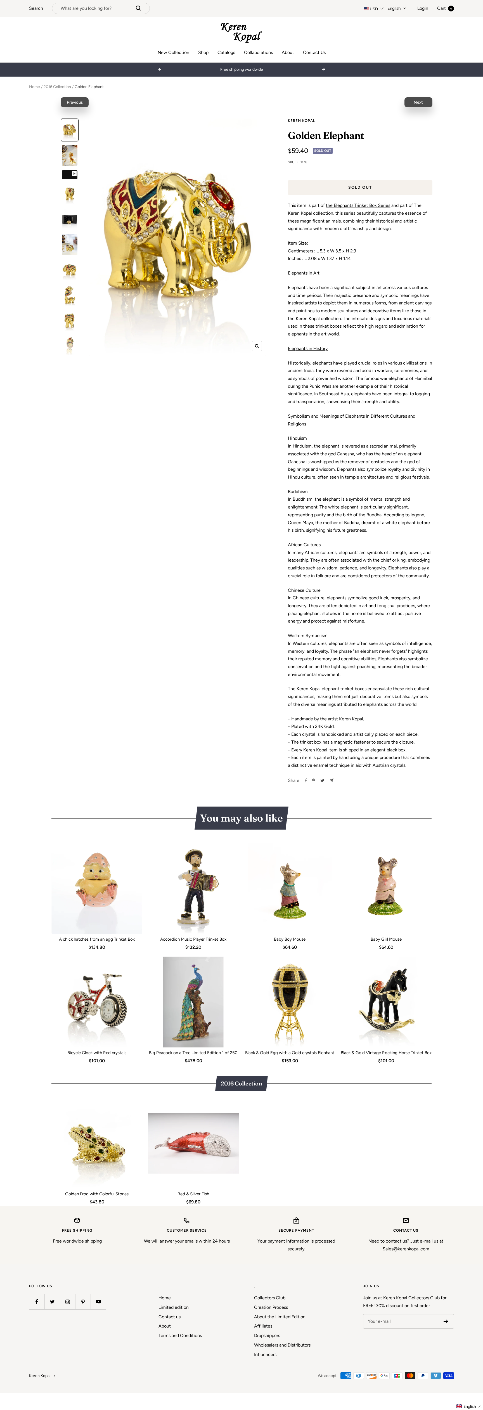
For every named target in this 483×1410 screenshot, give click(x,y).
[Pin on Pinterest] (313, 780)
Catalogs (226, 52)
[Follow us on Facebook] (36, 1301)
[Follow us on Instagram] (67, 1301)
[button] (469, 1406)
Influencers (265, 1354)
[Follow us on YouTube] (98, 1301)
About (288, 52)
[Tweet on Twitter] (322, 780)
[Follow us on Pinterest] (83, 1301)
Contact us (169, 1316)
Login (422, 8)
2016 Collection (57, 86)
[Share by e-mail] (331, 780)
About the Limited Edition (280, 1316)
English (394, 8)
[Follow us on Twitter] (52, 1301)
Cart (444, 8)
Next (418, 102)
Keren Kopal (301, 121)
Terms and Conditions (180, 1335)
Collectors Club (269, 1297)
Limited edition (173, 1307)
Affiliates (263, 1326)
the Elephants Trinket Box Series (358, 205)
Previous (75, 102)
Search (36, 8)
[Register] (446, 1321)
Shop (203, 52)
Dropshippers (267, 1335)
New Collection (173, 52)
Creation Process (271, 1307)
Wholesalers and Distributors (282, 1345)
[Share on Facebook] (306, 780)
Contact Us (314, 52)
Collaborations (258, 52)
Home (34, 86)
